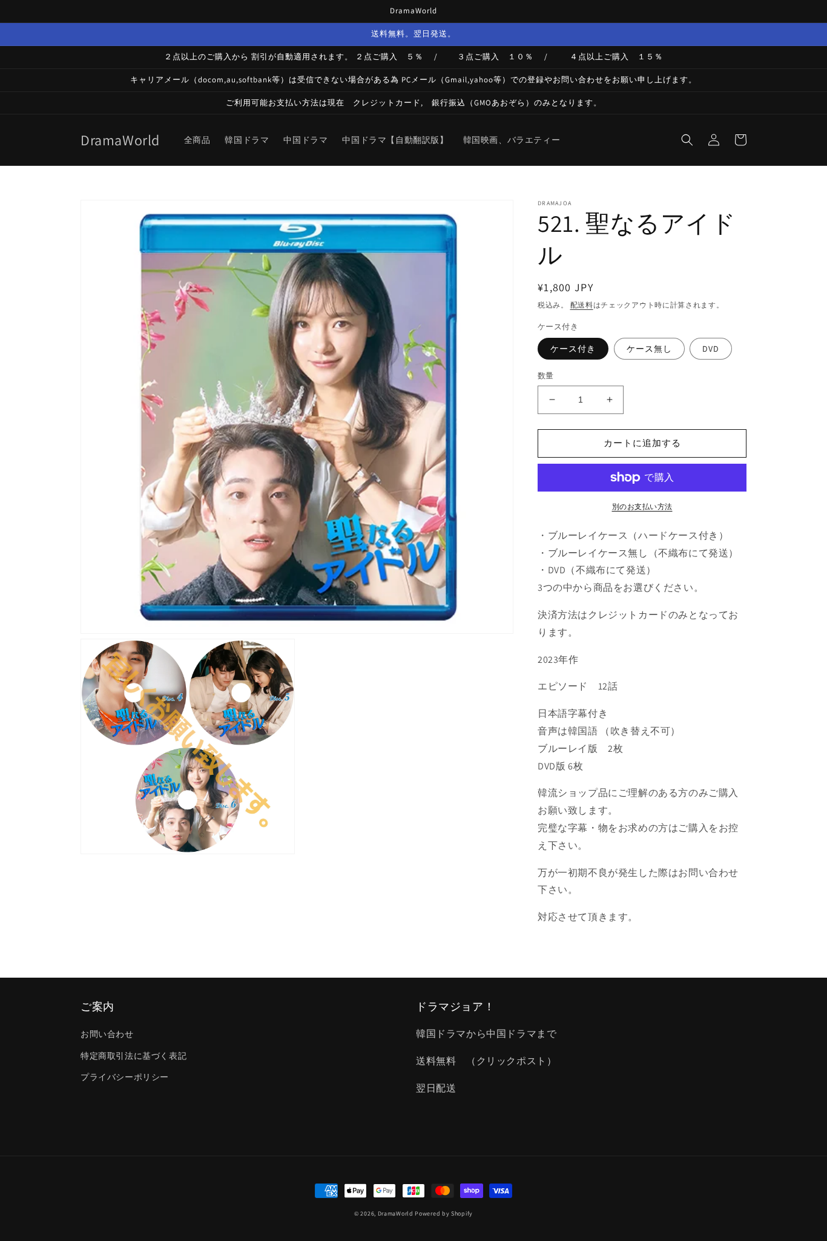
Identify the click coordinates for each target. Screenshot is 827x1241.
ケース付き (573, 348)
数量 (546, 375)
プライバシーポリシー (125, 1076)
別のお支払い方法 (642, 506)
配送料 (581, 304)
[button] (687, 140)
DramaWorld (396, 1213)
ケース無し (649, 348)
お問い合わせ (107, 1034)
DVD (710, 348)
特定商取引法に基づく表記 (133, 1055)
